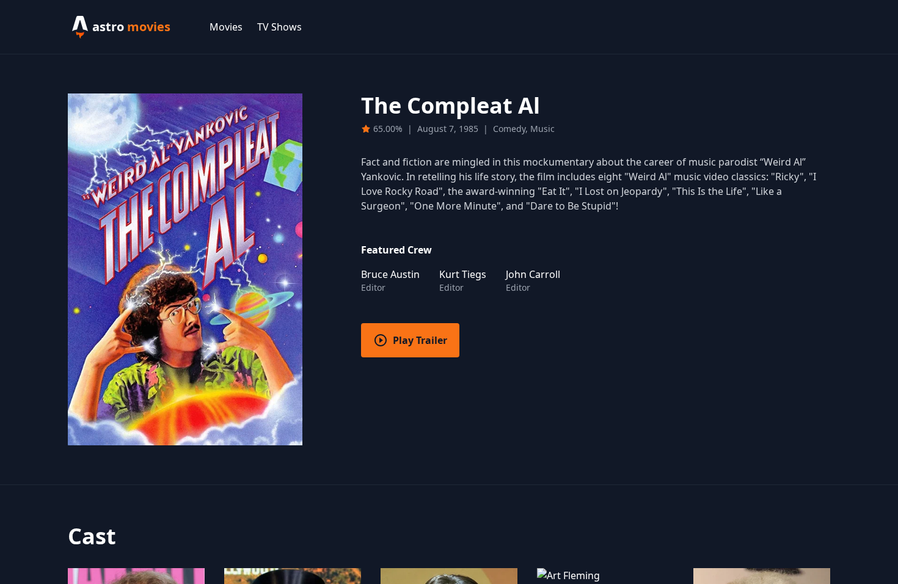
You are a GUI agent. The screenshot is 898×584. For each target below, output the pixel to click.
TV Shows (279, 27)
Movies (226, 27)
